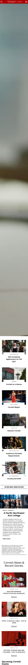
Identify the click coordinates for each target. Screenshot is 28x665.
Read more (14, 596)
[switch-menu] (26, 2)
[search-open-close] (1, 2)
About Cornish (6, 538)
